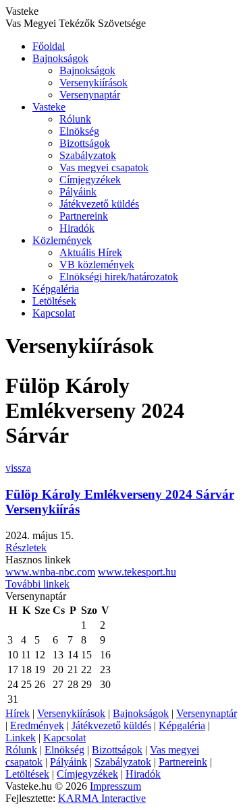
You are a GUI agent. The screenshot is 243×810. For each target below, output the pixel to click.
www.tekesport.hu (137, 572)
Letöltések (54, 301)
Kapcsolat (53, 313)
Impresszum (115, 786)
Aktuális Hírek (90, 252)
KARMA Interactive (102, 798)
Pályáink (78, 191)
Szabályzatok (87, 155)
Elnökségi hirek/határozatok (118, 276)
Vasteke (48, 107)
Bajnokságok (60, 58)
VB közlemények (96, 264)
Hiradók (76, 228)
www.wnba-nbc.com (50, 572)
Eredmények (37, 725)
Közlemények (62, 240)
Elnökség (79, 131)
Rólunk (75, 119)
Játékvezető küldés (99, 204)
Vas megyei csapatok (103, 167)
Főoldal (48, 46)
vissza (18, 468)
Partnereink (83, 216)
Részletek (26, 547)
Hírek (17, 713)
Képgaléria (55, 288)
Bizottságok (84, 143)
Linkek (20, 737)
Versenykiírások (93, 82)
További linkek (37, 584)
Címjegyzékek (90, 179)
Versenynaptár (89, 94)
